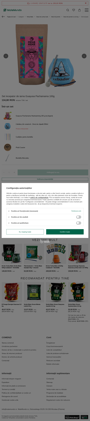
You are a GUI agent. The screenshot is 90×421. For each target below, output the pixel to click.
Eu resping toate (25, 232)
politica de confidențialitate (39, 197)
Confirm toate (65, 232)
